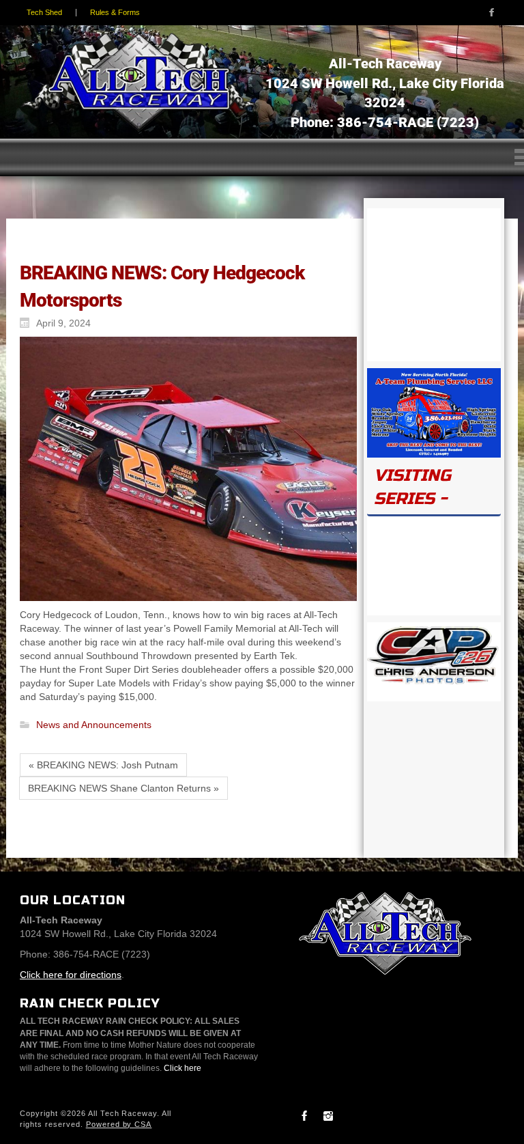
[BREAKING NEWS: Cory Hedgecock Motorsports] (185, 469)
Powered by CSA (119, 1124)
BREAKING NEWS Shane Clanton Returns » (123, 788)
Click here (182, 1068)
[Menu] (262, 157)
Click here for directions (70, 974)
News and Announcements (93, 725)
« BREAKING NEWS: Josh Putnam (103, 764)
